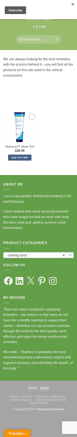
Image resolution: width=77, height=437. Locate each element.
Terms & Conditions (51, 396)
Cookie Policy (22, 399)
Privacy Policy (21, 396)
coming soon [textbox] (36, 255)
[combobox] (38, 255)
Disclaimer (38, 402)
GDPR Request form (50, 399)
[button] (38, 27)
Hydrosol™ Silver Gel (19, 146)
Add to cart (19, 157)
